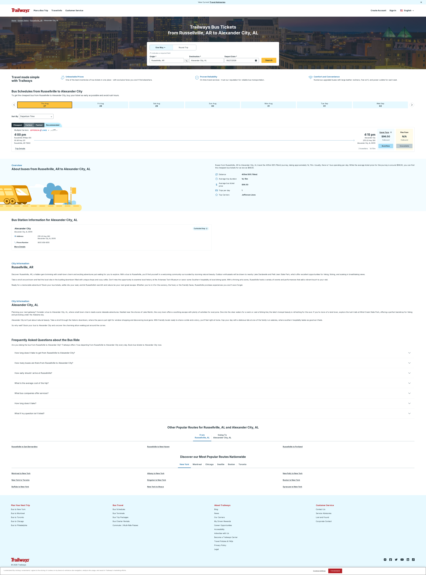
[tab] (202, 436)
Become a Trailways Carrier (226, 537)
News (216, 513)
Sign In (393, 10)
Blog (216, 509)
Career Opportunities (223, 525)
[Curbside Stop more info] (207, 228)
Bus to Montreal (18, 513)
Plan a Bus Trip (41, 10)
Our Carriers (219, 517)
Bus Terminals (119, 513)
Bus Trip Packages (120, 517)
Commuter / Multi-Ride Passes (125, 525)
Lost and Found (322, 517)
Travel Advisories (217, 2)
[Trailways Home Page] (21, 10)
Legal (216, 549)
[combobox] (167, 60)
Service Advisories (323, 513)
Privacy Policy (220, 545)
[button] (14, 105)
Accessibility (219, 529)
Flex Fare (404, 132)
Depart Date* (231, 56)
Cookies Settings (319, 571)
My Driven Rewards (222, 521)
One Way (159, 47)
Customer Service (74, 10)
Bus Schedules (119, 509)
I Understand (335, 571)
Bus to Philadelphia (19, 525)
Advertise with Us (221, 533)
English (407, 11)
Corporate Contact (324, 521)
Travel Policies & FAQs (223, 541)
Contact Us (320, 509)
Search (268, 60)
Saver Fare (384, 132)
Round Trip (183, 47)
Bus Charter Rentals (121, 521)
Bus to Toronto (17, 517)
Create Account (378, 10)
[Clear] (181, 60)
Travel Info (56, 10)
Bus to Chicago (17, 521)
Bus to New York (18, 509)
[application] (213, 139)
